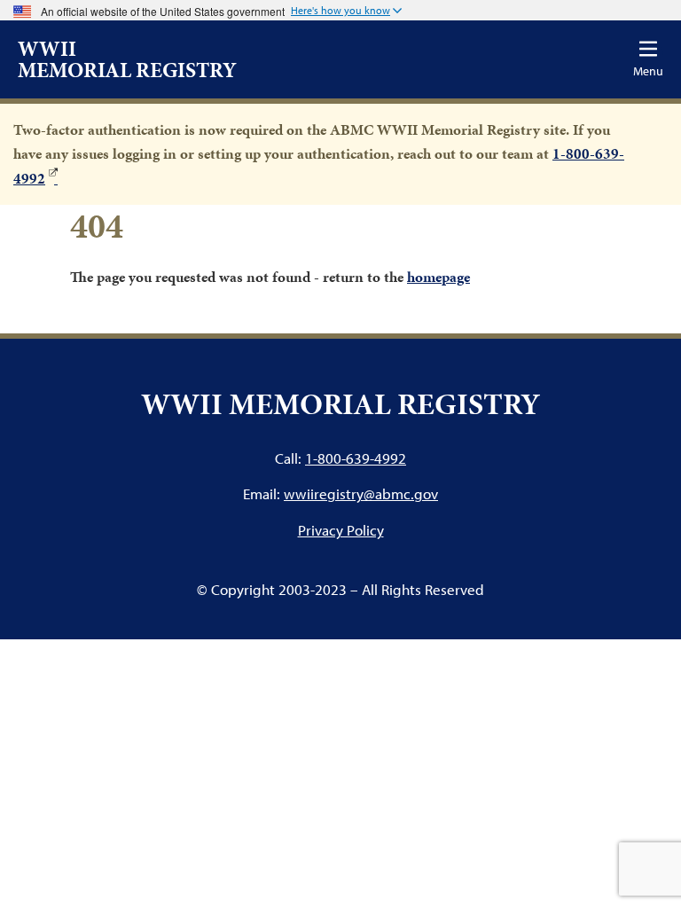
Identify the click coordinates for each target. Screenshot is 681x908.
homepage (438, 276)
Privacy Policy (341, 530)
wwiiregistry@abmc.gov (361, 493)
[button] (346, 11)
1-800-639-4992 (355, 458)
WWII (127, 59)
